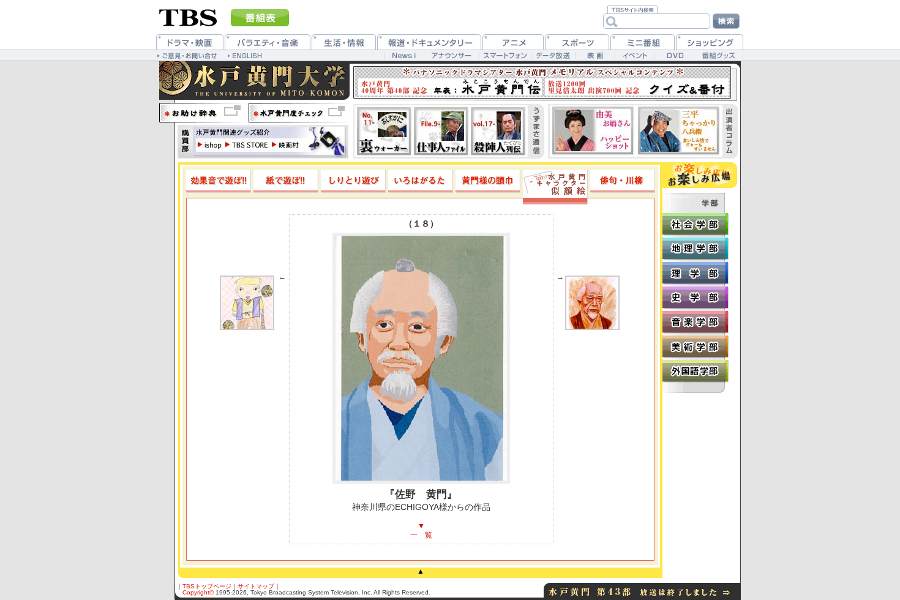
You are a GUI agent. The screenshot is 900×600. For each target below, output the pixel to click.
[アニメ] (513, 42)
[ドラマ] (189, 42)
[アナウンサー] (451, 55)
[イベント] (634, 55)
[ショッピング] (709, 42)
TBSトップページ (206, 586)
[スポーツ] (577, 42)
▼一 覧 (421, 530)
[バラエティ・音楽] (267, 42)
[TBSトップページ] (188, 16)
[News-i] (404, 55)
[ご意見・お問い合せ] (188, 55)
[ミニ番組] (642, 42)
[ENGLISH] (246, 55)
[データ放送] (553, 55)
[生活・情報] (344, 42)
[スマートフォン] (505, 55)
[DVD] (674, 55)
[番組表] (260, 17)
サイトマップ (256, 586)
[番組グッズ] (718, 55)
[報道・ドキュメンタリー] (429, 42)
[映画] (595, 55)
